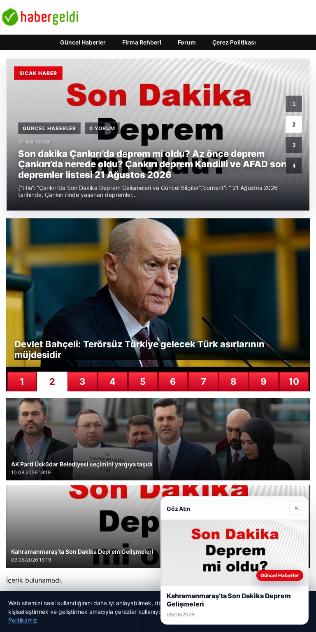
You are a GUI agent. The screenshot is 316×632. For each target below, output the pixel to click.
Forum (187, 42)
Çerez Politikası (234, 42)
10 (293, 381)
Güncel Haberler (83, 42)
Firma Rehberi (141, 42)
